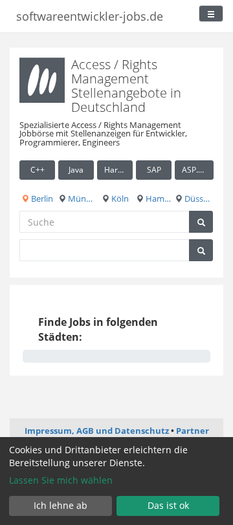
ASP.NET (197, 169)
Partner (192, 430)
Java (76, 169)
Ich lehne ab (60, 505)
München (80, 198)
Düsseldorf (198, 198)
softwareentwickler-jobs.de (89, 16)
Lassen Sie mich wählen (61, 480)
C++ (37, 169)
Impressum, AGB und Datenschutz (97, 430)
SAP (154, 169)
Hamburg (158, 198)
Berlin (41, 198)
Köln (119, 198)
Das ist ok (168, 505)
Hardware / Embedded (118, 169)
